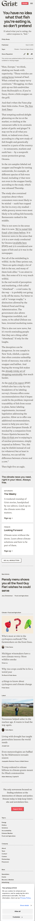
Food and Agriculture (21, 596)
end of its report (16, 383)
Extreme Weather (7, 833)
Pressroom (5, 862)
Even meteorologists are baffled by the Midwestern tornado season (17, 755)
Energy (4, 822)
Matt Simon (24, 761)
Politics (4, 825)
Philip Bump (6, 39)
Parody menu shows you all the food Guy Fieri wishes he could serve (16, 584)
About (4, 848)
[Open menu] (31, 3)
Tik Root (4, 675)
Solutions (5, 828)
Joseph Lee (5, 746)
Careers (4, 856)
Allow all (17, 911)
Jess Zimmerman (7, 596)
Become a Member (8, 879)
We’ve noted (21, 229)
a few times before (16, 232)
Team (3, 851)
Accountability (6, 830)
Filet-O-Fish (8, 437)
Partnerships (6, 859)
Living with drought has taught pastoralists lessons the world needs (17, 739)
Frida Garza (9, 647)
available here (20, 243)
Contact (4, 854)
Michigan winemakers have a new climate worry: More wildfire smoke (16, 656)
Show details (24, 905)
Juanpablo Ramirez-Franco (10, 761)
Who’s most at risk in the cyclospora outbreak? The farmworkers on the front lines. (17, 639)
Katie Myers (9, 730)
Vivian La (5, 663)
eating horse (8, 77)
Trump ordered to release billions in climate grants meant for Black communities (17, 770)
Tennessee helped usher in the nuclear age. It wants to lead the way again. (17, 722)
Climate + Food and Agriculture (23, 49)
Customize (16, 917)
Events (4, 877)
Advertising (5, 882)
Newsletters (5, 874)
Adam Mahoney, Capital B (10, 776)
